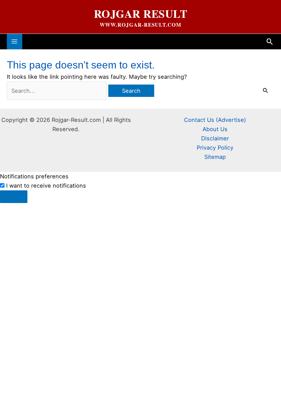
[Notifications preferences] (13, 196)
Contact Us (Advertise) (215, 119)
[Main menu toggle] (14, 41)
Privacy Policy (215, 147)
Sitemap (215, 156)
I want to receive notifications (46, 185)
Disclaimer (215, 138)
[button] (270, 41)
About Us (215, 129)
